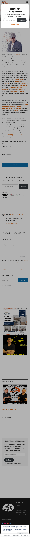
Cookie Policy (8, 530)
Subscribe (22, 20)
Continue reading (15, 24)
